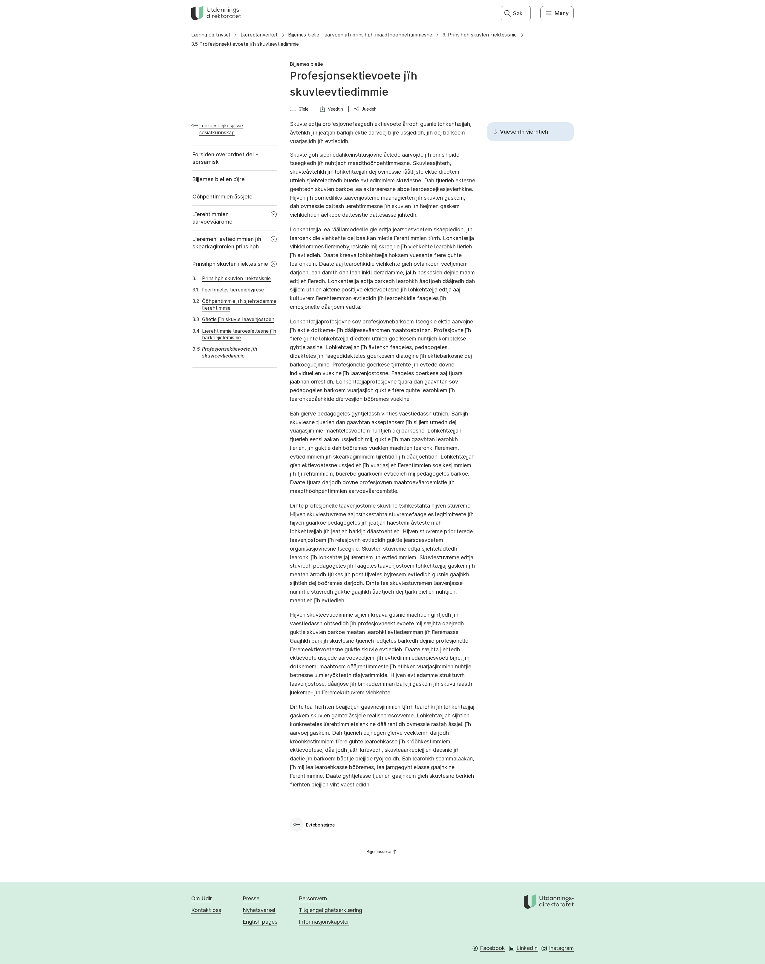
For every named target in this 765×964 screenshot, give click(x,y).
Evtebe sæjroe (320, 824)
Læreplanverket (259, 35)
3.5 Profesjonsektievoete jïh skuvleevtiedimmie (245, 44)
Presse (251, 898)
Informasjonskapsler (324, 922)
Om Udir (201, 898)
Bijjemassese (379, 851)
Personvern (313, 898)
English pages (260, 922)
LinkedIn (527, 948)
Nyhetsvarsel (259, 910)
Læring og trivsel (210, 35)
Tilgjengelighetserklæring (330, 910)
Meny (562, 13)
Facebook (492, 948)
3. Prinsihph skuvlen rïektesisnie (480, 35)
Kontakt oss (206, 910)
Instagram (561, 948)
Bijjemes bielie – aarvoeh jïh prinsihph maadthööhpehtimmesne (360, 35)
